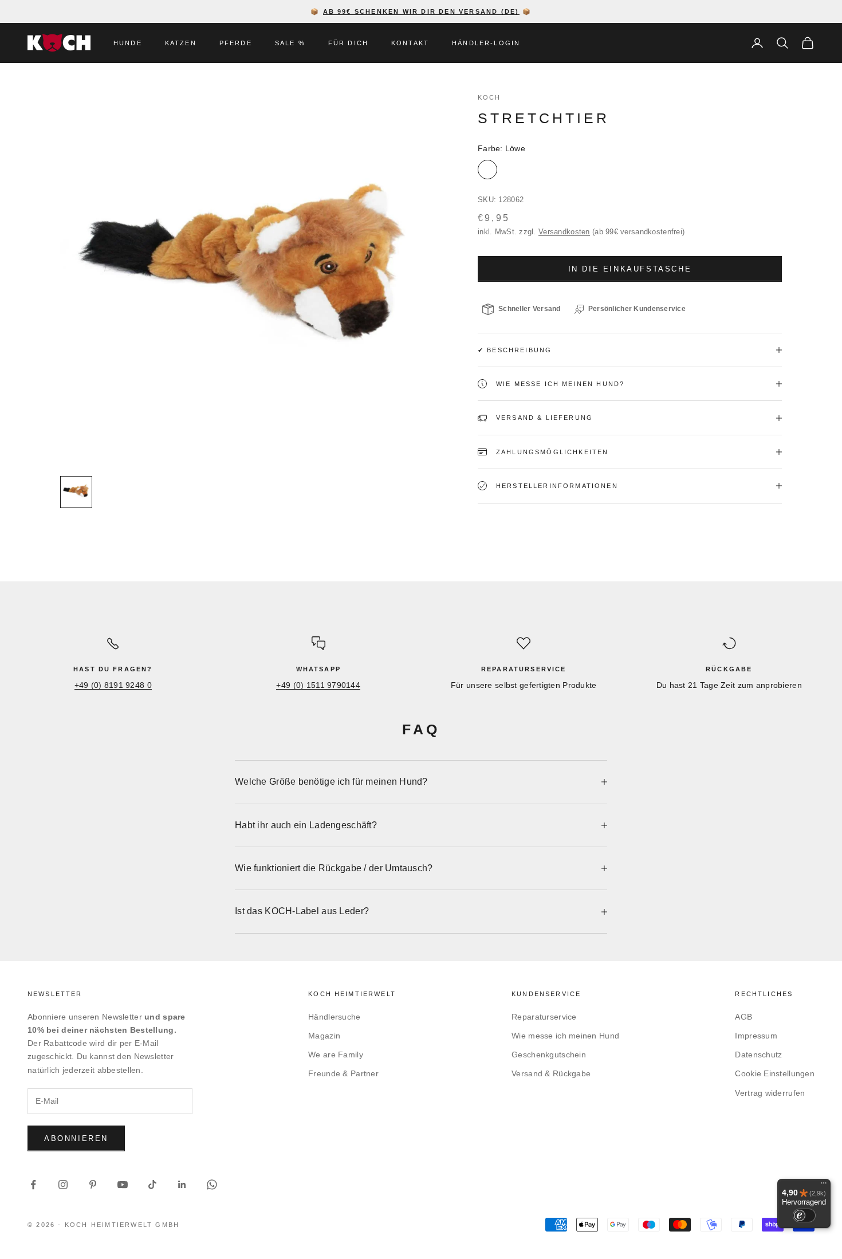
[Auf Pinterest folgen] (93, 1184)
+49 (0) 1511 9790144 (318, 685)
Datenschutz (758, 1054)
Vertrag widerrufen (770, 1092)
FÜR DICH (348, 43)
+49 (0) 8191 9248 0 (113, 685)
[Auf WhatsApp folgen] (212, 1184)
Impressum (756, 1035)
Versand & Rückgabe (551, 1073)
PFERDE (235, 43)
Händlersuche (334, 1016)
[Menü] (824, 1186)
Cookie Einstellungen (775, 1073)
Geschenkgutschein (549, 1054)
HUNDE (127, 43)
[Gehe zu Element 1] (76, 492)
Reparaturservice (544, 1016)
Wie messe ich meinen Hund (565, 1035)
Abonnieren (76, 1138)
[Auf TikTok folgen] (152, 1184)
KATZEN (180, 43)
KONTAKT (410, 43)
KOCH (489, 97)
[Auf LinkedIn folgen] (182, 1184)
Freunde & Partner (343, 1073)
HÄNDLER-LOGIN (486, 43)
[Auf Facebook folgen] (33, 1184)
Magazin (324, 1035)
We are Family (335, 1054)
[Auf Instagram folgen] (63, 1184)
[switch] (804, 1215)
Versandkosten (564, 231)
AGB (743, 1016)
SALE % (290, 43)
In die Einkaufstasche (630, 269)
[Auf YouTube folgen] (122, 1184)
